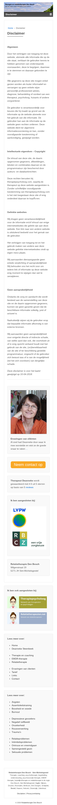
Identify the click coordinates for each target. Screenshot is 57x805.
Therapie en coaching (23, 655)
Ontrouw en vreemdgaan (24, 745)
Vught (37, 783)
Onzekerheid (18, 725)
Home (10, 28)
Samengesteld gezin (22, 748)
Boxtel (13, 788)
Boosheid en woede (22, 708)
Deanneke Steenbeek (22, 648)
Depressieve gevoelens (23, 718)
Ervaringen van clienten (23, 668)
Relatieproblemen (20, 738)
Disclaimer (21, 794)
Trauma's (16, 732)
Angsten (16, 702)
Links (14, 675)
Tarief (14, 672)
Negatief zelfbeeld (21, 722)
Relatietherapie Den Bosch (31, 803)
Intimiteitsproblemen (22, 742)
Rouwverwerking (20, 728)
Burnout (16, 712)
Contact (15, 678)
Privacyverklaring (33, 794)
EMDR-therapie (19, 658)
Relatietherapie (19, 662)
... (26, 449)
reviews (29, 487)
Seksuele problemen (22, 752)
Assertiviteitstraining (22, 705)
